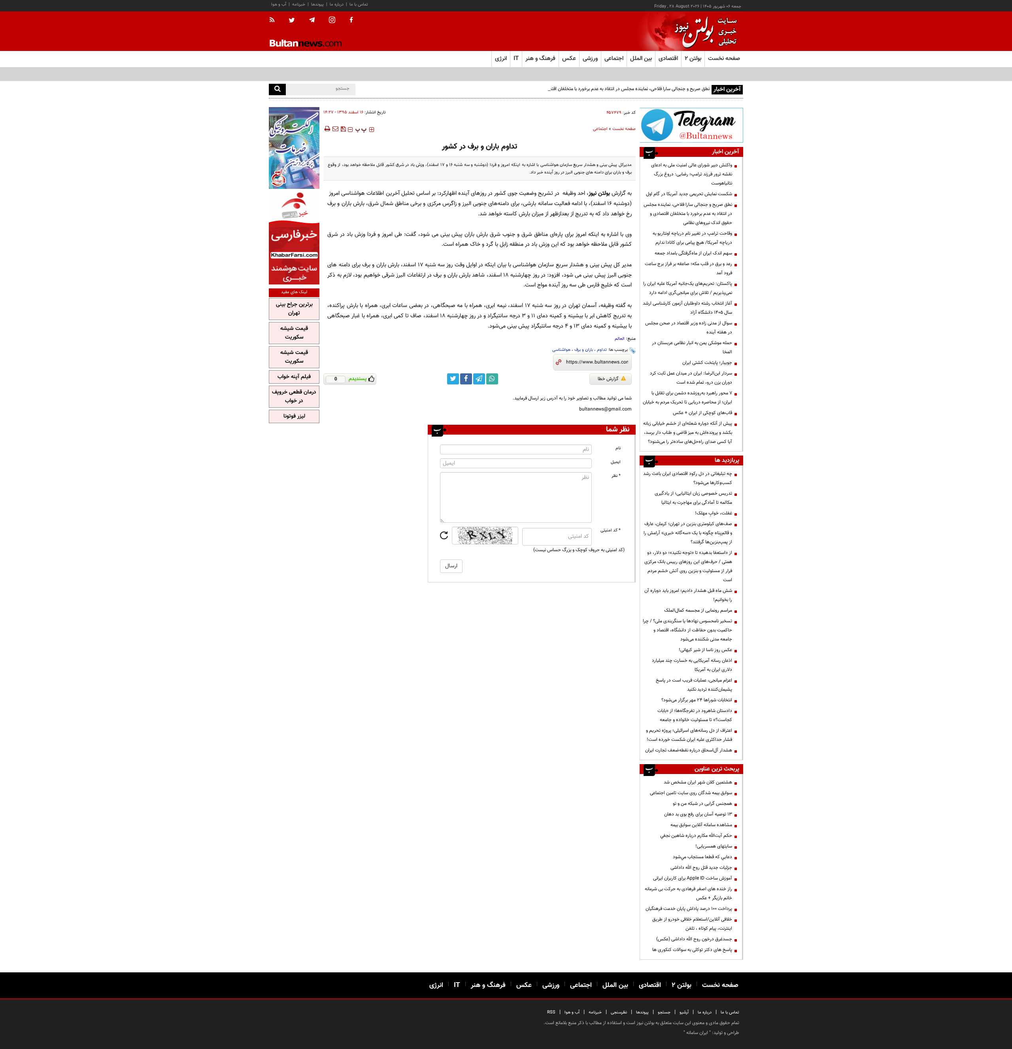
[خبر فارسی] (294, 237)
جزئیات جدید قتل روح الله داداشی (701, 867)
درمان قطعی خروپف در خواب (294, 396)
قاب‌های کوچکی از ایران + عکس (702, 412)
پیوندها (317, 4)
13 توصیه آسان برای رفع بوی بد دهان (698, 814)
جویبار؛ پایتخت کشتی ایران (707, 362)
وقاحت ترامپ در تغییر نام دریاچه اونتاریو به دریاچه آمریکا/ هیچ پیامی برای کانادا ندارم (692, 238)
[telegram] (312, 20)
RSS (551, 1012)
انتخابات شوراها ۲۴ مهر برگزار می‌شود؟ (696, 700)
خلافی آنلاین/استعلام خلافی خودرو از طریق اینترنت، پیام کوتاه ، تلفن (692, 924)
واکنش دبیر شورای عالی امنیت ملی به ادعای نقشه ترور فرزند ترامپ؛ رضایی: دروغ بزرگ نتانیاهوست (691, 174)
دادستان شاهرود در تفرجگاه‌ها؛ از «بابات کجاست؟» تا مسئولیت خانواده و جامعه (694, 715)
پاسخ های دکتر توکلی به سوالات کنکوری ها (692, 949)
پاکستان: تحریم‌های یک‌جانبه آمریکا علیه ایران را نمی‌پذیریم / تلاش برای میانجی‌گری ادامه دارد (687, 288)
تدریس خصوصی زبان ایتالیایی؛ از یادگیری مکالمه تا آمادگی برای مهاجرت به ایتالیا (693, 498)
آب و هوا (278, 4)
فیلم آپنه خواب (294, 377)
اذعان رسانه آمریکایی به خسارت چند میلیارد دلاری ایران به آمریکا (692, 665)
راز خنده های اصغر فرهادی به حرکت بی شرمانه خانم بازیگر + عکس (688, 893)
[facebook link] (466, 378)
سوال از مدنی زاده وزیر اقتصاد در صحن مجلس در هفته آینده (688, 328)
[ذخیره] (343, 129)
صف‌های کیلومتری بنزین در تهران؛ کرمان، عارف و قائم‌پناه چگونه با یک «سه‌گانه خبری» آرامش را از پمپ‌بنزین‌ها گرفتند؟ (688, 533)
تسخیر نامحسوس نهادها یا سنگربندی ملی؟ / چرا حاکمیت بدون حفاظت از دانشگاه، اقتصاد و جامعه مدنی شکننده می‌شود (687, 630)
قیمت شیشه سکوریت (294, 333)
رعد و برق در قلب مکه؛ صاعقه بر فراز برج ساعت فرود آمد (688, 268)
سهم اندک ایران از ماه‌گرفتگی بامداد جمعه (693, 253)
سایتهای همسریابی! (713, 846)
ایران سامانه (697, 1032)
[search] (277, 89)
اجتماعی (600, 129)
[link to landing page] (703, 31)
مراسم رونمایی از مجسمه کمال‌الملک (698, 610)
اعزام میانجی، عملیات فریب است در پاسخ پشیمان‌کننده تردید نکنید (694, 685)
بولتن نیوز (599, 193)
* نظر (616, 476)
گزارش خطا (608, 378)
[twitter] (291, 21)
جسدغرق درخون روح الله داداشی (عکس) (694, 939)
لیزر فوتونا (294, 416)
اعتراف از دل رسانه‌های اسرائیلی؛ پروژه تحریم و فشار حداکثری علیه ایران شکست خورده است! (689, 735)
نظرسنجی (619, 1012)
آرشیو (684, 1012)
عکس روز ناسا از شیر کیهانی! (705, 650)
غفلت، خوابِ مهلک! (713, 513)
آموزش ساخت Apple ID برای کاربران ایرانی (692, 878)
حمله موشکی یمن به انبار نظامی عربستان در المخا (692, 347)
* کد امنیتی (610, 530)
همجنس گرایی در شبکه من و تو (702, 803)
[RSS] (274, 20)
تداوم (602, 350)
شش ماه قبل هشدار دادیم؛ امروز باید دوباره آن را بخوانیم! (688, 595)
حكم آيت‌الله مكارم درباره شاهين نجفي (696, 835)
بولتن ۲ (693, 58)
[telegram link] (479, 378)
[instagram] (332, 20)
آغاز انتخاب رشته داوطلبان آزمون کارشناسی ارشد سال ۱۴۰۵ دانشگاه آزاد (687, 308)
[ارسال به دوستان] (335, 129)
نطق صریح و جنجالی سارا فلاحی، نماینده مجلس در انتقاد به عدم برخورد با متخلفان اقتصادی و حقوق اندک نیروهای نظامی (598, 88)
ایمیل (616, 462)
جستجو (664, 1012)
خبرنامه (298, 4)
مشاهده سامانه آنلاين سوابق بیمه (701, 825)
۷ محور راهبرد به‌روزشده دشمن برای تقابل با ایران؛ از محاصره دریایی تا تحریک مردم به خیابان (687, 398)
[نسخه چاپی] (326, 129)
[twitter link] (453, 378)
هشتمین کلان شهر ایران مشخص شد (698, 782)
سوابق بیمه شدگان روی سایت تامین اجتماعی (691, 793)
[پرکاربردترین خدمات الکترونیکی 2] (294, 148)
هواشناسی (561, 350)
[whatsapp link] (492, 378)
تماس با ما (358, 4)
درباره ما (337, 4)
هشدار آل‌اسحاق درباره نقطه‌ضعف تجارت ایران (688, 750)
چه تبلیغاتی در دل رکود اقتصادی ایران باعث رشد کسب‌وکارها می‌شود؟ (687, 478)
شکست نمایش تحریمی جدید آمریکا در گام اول (689, 194)
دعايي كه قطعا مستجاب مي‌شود (702, 857)
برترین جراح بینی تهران (294, 309)
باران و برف (583, 350)
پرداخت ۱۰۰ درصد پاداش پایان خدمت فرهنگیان (689, 908)
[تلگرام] (691, 125)
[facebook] (351, 20)
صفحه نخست (724, 58)
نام (618, 448)
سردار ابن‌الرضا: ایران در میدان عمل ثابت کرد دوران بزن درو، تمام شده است (691, 378)
